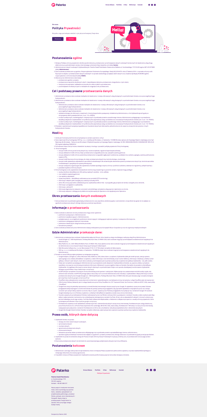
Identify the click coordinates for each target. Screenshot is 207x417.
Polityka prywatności (103, 373)
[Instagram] (152, 5)
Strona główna (110, 5)
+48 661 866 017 (62, 383)
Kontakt (140, 5)
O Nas (105, 370)
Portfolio (119, 5)
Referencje (132, 5)
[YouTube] (155, 5)
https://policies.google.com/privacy (86, 301)
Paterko (61, 414)
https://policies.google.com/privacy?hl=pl (76, 278)
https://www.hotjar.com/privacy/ (84, 269)
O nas (125, 5)
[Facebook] (149, 5)
